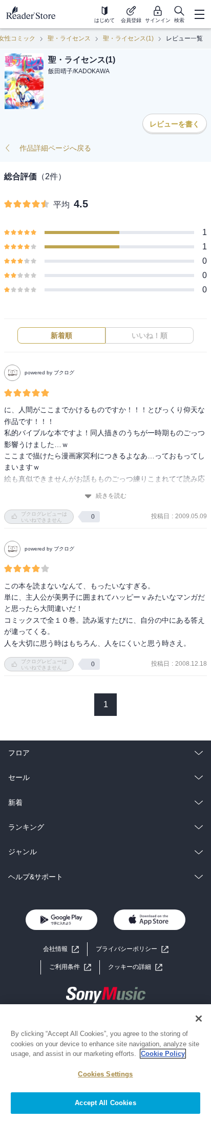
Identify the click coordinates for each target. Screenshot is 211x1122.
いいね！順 (149, 335)
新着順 (61, 335)
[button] (135, 967)
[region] (105, 1063)
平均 (61, 204)
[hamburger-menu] (199, 14)
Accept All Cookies (105, 1103)
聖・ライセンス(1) (128, 38)
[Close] (198, 1018)
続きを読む (111, 495)
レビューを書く (175, 124)
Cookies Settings (105, 1074)
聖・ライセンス (69, 38)
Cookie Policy (163, 1053)
